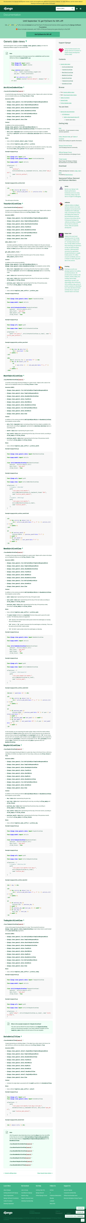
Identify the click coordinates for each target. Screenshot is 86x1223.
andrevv (70, 1213)
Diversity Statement (9, 1203)
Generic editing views (10, 1173)
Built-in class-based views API (71, 117)
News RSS (52, 1203)
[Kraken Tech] (61, 237)
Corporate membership (70, 1192)
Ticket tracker (63, 159)
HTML (76, 171)
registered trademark (46, 1218)
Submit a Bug (24, 1195)
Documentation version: (74, 1216)
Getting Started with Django (11, 1192)
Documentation (12, 14)
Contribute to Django (26, 1192)
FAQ (60, 128)
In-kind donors (35, 1213)
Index (60, 137)
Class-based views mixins (44, 1173)
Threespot (59, 1213)
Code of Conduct (8, 1201)
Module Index (67, 137)
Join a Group (24, 1190)
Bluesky (52, 1198)
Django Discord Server (65, 145)
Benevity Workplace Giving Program (73, 1198)
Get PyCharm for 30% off (43, 34)
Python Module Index (65, 103)
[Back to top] (82, 1220)
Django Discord (40, 1192)
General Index (64, 100)
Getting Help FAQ (40, 1190)
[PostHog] (61, 270)
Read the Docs (69, 174)
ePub (60, 172)
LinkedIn (52, 1201)
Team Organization (9, 1195)
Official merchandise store (70, 1195)
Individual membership (27, 1201)
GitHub (51, 1190)
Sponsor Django (68, 1190)
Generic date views (65, 64)
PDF (79, 171)
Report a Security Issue (27, 1198)
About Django (7, 1190)
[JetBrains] (61, 206)
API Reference (65, 114)
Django (8, 8)
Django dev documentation (67, 111)
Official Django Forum (65, 152)
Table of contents (64, 97)
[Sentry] (61, 190)
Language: (80, 1212)
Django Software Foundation (11, 1198)
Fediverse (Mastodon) (55, 1195)
